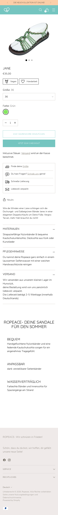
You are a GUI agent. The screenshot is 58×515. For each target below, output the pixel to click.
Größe (25, 166)
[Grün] (6, 112)
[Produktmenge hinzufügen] (6, 123)
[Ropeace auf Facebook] (4, 460)
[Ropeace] (7, 10)
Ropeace (25, 491)
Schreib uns (33, 173)
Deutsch (6, 487)
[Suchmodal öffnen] (40, 10)
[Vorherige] (7, 2)
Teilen (10, 200)
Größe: (8, 90)
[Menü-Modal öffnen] (53, 10)
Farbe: (9, 106)
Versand (25, 153)
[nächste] (50, 2)
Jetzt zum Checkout (29, 143)
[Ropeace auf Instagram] (9, 460)
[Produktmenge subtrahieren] (15, 123)
